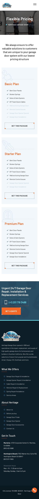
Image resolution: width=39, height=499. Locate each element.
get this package (20, 126)
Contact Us (10, 428)
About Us (9, 410)
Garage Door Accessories (15, 425)
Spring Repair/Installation (15, 391)
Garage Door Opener (13, 421)
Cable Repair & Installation (15, 384)
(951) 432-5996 (9, 448)
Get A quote (11, 311)
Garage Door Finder (13, 417)
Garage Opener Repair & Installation (18, 380)
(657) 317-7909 (8, 459)
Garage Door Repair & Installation (17, 376)
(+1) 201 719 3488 (17, 302)
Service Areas (11, 395)
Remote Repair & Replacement (17, 388)
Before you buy (11, 413)
